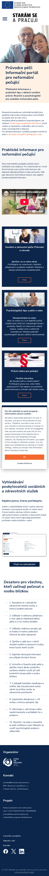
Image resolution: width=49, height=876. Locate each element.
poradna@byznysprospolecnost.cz (16, 782)
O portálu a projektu (12, 836)
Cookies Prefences (24, 463)
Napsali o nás (9, 840)
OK (24, 457)
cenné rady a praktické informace (25, 123)
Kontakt (6, 845)
